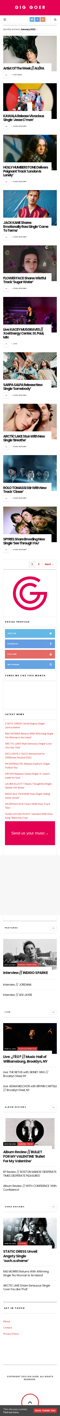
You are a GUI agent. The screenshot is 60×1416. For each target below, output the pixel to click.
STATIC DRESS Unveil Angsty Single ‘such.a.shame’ (20, 1256)
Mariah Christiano (27, 965)
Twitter (11, 633)
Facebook (12, 644)
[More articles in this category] (53, 928)
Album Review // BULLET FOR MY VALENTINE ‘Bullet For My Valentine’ (24, 1157)
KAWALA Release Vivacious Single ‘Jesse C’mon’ (23, 118)
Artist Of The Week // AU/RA (23, 68)
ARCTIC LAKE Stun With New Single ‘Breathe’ (24, 438)
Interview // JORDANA (17, 985)
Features (17, 75)
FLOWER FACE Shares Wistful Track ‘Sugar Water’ (24, 280)
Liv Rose (22, 1243)
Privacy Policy (11, 1333)
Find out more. (11, 1412)
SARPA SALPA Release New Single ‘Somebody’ (22, 386)
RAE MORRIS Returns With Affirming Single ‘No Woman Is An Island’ (26, 1273)
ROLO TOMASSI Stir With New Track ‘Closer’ (24, 489)
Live (15, 344)
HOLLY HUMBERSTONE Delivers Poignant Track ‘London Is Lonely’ (25, 171)
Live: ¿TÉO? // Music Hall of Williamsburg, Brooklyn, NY (25, 1059)
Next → (49, 564)
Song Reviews (20, 126)
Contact (7, 1327)
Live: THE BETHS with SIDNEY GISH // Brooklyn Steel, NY (25, 1074)
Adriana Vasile (26, 1144)
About (6, 1321)
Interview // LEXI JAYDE (17, 995)
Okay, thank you (45, 1410)
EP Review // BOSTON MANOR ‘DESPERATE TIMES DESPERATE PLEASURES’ (29, 1173)
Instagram (13, 664)
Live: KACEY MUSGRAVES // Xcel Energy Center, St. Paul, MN (23, 333)
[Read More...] (6, 75)
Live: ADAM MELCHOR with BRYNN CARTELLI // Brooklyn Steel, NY (30, 1088)
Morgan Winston (27, 1049)
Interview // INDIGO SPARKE (25, 972)
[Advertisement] (30, 885)
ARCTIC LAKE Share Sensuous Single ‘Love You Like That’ (26, 1287)
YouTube (12, 654)
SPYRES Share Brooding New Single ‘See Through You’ (24, 541)
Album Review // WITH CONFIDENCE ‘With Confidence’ (29, 1187)
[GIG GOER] (30, 7)
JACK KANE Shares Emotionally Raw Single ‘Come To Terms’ (25, 226)
